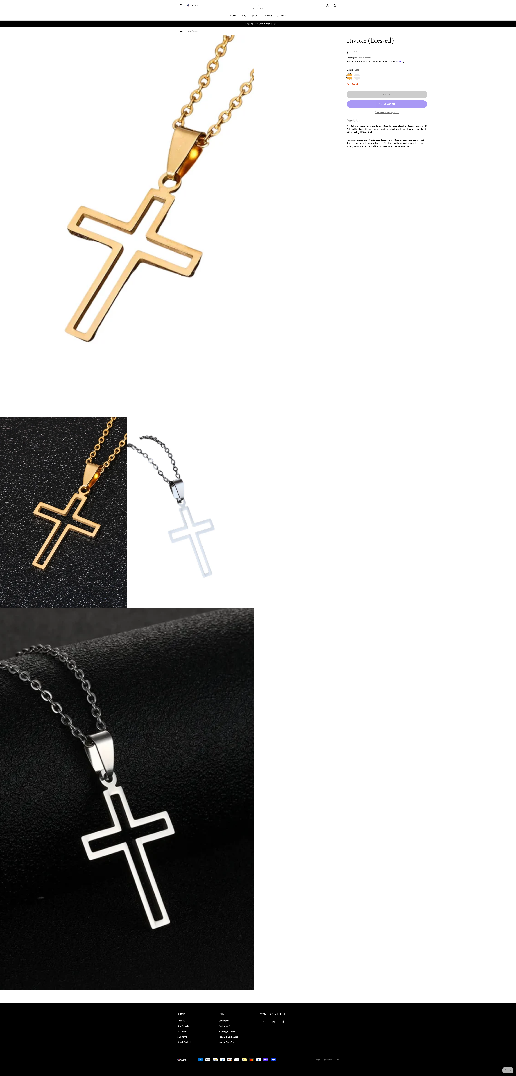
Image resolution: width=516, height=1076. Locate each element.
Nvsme (319, 1060)
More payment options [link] (387, 112)
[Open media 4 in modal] (127, 799)
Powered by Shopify (331, 1060)
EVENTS (268, 15)
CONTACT (281, 15)
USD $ (193, 5)
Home (181, 31)
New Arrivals (183, 1026)
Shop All (181, 1020)
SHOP (254, 15)
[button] (181, 5)
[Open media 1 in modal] (127, 226)
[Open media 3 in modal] (190, 512)
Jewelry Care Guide (227, 1042)
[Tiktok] (283, 1022)
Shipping (350, 57)
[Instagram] (273, 1022)
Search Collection (185, 1042)
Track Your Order (226, 1026)
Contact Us (224, 1020)
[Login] (327, 5)
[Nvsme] (258, 5)
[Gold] (350, 77)
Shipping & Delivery (227, 1031)
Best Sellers (182, 1031)
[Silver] (357, 77)
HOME (233, 15)
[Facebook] (263, 1022)
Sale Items (182, 1037)
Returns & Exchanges (228, 1037)
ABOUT (244, 15)
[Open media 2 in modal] (63, 512)
